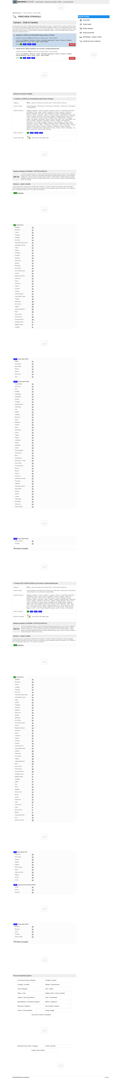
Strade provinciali (88, 32)
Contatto (107, 1077)
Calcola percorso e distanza (92, 41)
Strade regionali (88, 28)
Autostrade (86, 20)
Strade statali (87, 24)
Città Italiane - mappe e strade (92, 37)
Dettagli (72, 44)
